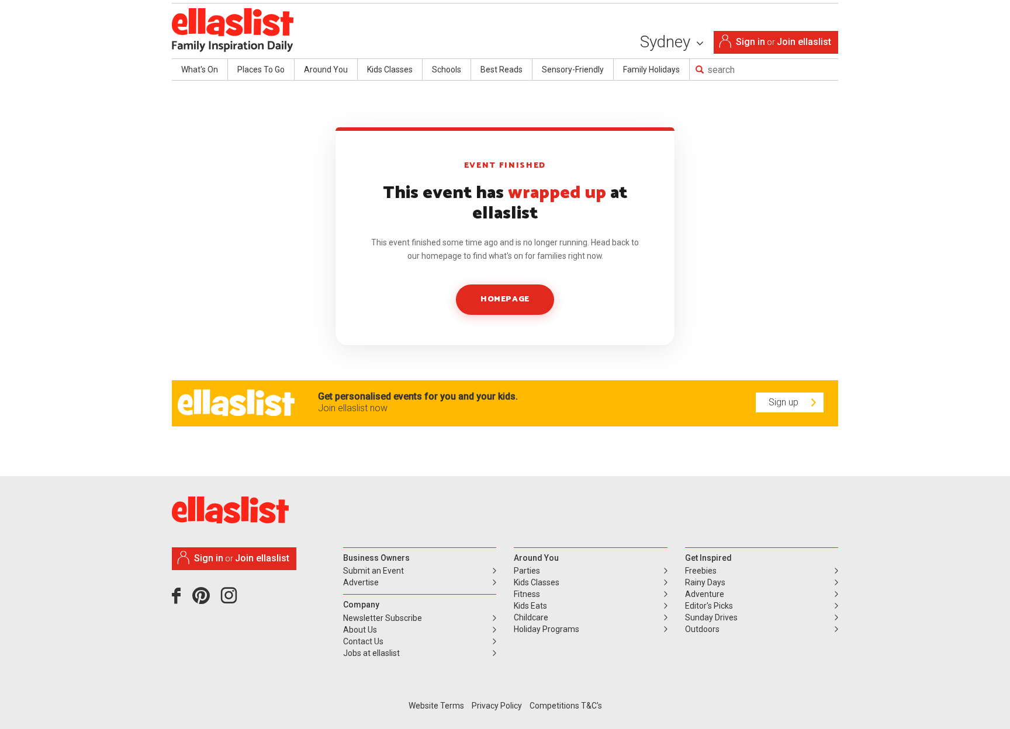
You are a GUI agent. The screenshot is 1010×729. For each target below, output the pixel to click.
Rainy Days (705, 582)
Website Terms (436, 705)
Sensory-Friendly (573, 69)
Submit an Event (373, 570)
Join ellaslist (804, 41)
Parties (527, 570)
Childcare (531, 617)
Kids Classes (390, 69)
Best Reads (501, 69)
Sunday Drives (711, 617)
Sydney (667, 41)
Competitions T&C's (566, 705)
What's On (199, 69)
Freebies (701, 570)
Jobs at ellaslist (371, 653)
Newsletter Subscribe (382, 618)
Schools (446, 69)
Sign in (750, 41)
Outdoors (702, 629)
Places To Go (261, 69)
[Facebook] (179, 600)
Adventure (704, 594)
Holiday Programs (546, 629)
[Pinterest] (205, 600)
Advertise (361, 582)
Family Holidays (651, 69)
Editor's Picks (709, 605)
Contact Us (363, 641)
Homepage (504, 299)
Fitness (527, 594)
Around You (326, 69)
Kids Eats (530, 605)
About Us (360, 629)
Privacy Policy (497, 705)
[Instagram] (231, 600)
